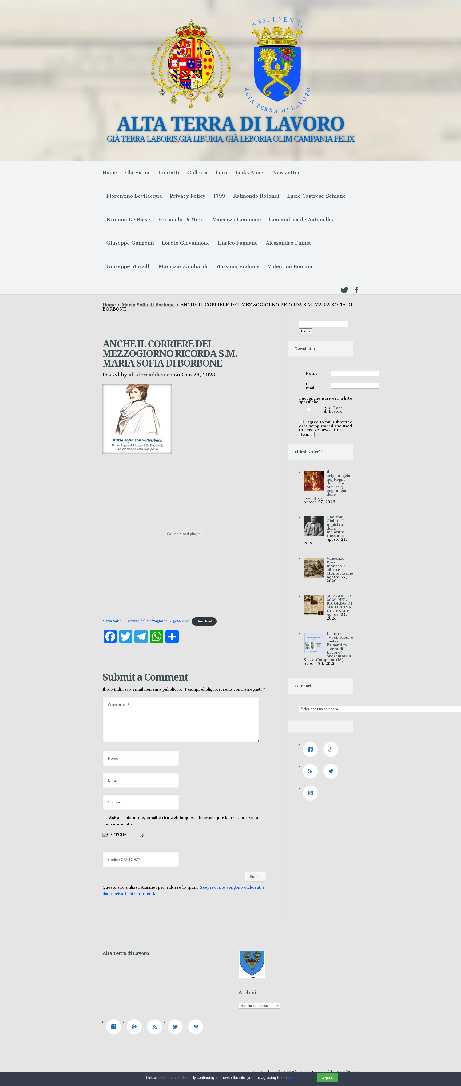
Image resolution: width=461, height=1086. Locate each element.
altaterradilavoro (150, 375)
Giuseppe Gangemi (130, 243)
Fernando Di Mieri (181, 219)
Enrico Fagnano (238, 243)
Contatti (169, 172)
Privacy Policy (187, 196)
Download (204, 621)
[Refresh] (142, 836)
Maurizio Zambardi (183, 266)
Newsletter (286, 172)
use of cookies (300, 1077)
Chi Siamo (138, 172)
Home (109, 172)
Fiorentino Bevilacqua (134, 196)
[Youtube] (312, 793)
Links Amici (250, 172)
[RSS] (312, 771)
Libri (222, 172)
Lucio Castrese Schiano (316, 196)
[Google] (332, 749)
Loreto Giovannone (186, 243)
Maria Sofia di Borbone (148, 304)
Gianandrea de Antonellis (301, 219)
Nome (312, 373)
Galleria (197, 172)
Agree (327, 1078)
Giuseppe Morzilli (128, 266)
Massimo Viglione (238, 266)
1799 (219, 196)
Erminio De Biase (128, 219)
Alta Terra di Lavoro (334, 409)
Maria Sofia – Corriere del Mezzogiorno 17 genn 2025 (146, 621)
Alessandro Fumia (288, 243)
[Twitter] (332, 771)
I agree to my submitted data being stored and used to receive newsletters (325, 426)
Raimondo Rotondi (256, 196)
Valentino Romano (291, 266)
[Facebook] (312, 749)
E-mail (310, 386)
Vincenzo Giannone (237, 219)
